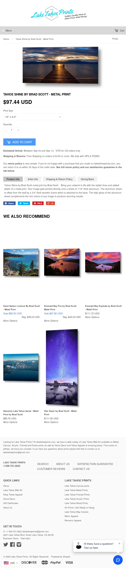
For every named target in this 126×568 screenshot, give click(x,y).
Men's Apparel (71, 516)
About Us (7, 507)
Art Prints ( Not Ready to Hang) (79, 507)
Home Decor (9, 498)
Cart (121, 30)
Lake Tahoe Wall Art (12, 490)
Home (6, 38)
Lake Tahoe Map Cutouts (76, 511)
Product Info (13, 179)
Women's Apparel (73, 520)
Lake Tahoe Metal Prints (76, 490)
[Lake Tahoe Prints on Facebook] (12, 545)
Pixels (115, 38)
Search (43, 464)
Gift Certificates (10, 503)
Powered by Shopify (60, 556)
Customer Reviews (51, 469)
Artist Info (33, 179)
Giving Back (87, 179)
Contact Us (81, 469)
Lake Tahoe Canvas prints (77, 485)
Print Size (8, 110)
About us (63, 464)
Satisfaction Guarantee (95, 464)
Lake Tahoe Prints (14, 462)
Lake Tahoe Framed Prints (77, 494)
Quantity (7, 124)
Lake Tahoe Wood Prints (76, 503)
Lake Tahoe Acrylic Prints (77, 498)
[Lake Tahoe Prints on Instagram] (19, 545)
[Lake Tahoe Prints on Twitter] (5, 545)
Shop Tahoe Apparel (12, 494)
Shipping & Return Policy (59, 179)
